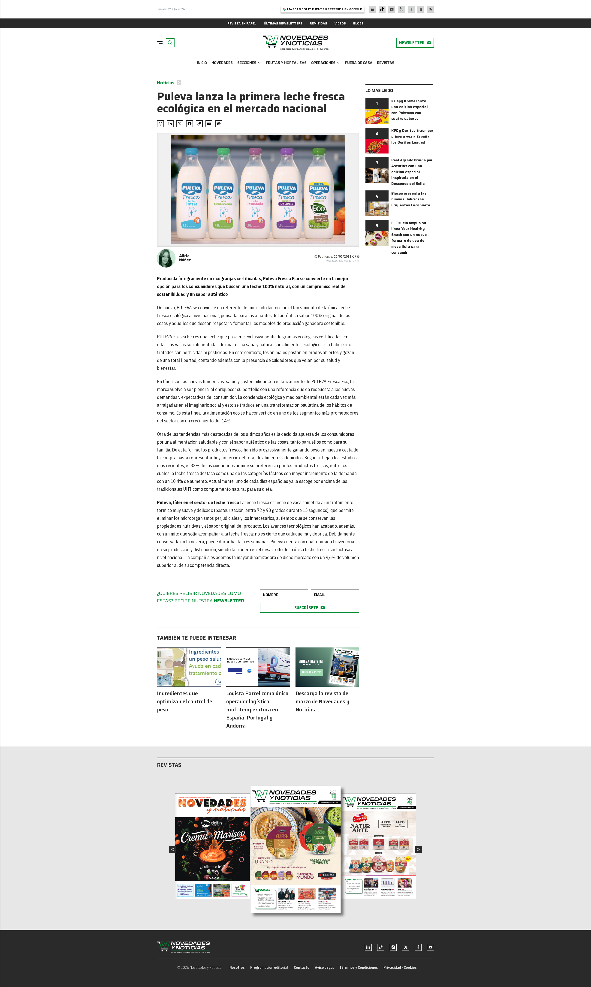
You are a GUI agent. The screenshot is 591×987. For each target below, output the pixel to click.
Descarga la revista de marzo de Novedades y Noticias (323, 701)
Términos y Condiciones (358, 967)
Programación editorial (269, 967)
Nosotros (237, 967)
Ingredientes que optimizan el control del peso (185, 701)
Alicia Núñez (185, 258)
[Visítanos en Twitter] (401, 9)
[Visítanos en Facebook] (411, 9)
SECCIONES (249, 63)
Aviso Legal (324, 967)
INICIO (202, 63)
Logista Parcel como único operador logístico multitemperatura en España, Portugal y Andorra (257, 709)
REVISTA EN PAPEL (241, 23)
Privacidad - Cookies (400, 967)
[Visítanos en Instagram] (391, 9)
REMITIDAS (318, 23)
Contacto (301, 967)
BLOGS (358, 23)
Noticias (165, 82)
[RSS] (430, 9)
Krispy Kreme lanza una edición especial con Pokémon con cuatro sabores (409, 110)
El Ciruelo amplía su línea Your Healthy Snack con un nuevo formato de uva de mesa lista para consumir (409, 237)
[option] (296, 849)
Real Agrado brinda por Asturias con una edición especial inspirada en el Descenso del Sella (412, 172)
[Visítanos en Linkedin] (372, 9)
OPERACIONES (326, 63)
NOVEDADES (222, 63)
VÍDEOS (340, 23)
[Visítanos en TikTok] (382, 9)
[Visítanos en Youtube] (421, 9)
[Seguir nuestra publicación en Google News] (218, 123)
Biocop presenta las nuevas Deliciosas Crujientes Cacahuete (410, 199)
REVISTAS (385, 63)
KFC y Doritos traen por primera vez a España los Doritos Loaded (412, 136)
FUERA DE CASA (358, 63)
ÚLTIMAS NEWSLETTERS (283, 23)
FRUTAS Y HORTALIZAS (286, 63)
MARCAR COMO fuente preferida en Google (324, 9)
